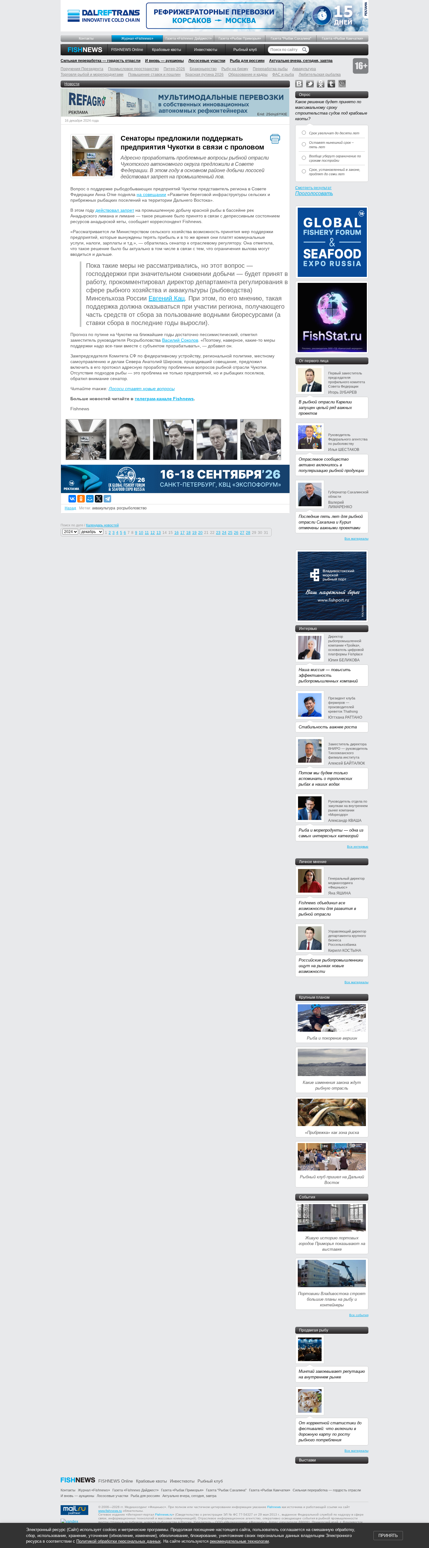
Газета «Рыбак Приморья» (240, 38)
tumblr (331, 83)
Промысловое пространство (133, 69)
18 (188, 532)
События (307, 1197)
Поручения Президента (82, 69)
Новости (71, 84)
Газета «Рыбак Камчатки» (342, 38)
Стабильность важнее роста (328, 727)
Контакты (86, 38)
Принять (388, 1535)
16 (176, 532)
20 (200, 532)
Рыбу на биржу (234, 69)
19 (194, 532)
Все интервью (357, 846)
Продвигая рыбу (313, 1330)
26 (236, 532)
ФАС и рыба (283, 74)
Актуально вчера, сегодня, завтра (301, 61)
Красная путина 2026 (204, 74)
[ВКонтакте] (72, 498)
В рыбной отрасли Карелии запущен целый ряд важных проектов (325, 408)
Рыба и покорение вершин (332, 1038)
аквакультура (103, 508)
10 (141, 532)
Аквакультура (304, 69)
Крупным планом (314, 997)
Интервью (308, 628)
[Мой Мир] (90, 498)
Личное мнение (313, 862)
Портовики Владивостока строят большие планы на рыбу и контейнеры (332, 1299)
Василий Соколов (180, 340)
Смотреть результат (313, 188)
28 (248, 532)
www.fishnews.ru (110, 1510)
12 (152, 532)
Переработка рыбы (270, 69)
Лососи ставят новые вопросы (142, 388)
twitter (310, 83)
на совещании (151, 194)
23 (218, 532)
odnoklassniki (320, 83)
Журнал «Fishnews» (137, 38)
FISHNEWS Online (127, 50)
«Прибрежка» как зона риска (332, 1132)
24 (224, 532)
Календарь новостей (102, 525)
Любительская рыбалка (320, 74)
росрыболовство (132, 508)
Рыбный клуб (245, 50)
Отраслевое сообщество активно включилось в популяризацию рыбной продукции (331, 465)
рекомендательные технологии (239, 1541)
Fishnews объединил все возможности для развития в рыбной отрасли (327, 908)
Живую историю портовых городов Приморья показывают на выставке (332, 1244)
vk (299, 83)
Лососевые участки (206, 61)
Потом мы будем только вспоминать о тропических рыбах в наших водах (325, 779)
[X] (98, 498)
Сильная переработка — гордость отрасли (100, 61)
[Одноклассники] (81, 498)
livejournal (342, 83)
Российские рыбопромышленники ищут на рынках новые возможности (331, 966)
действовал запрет (114, 210)
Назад (70, 508)
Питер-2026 (174, 69)
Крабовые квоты (166, 50)
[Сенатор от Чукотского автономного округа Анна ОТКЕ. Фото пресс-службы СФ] (129, 459)
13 (158, 532)
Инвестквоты (205, 50)
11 (147, 532)
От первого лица (314, 361)
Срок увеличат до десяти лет (334, 133)
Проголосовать (314, 193)
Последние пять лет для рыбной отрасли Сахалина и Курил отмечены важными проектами (331, 522)
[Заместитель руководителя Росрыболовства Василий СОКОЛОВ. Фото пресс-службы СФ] (217, 459)
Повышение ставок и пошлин (154, 74)
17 (182, 532)
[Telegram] (107, 498)
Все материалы (356, 538)
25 (230, 532)
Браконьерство (203, 69)
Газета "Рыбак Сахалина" (291, 38)
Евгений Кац (167, 298)
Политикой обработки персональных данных (118, 1541)
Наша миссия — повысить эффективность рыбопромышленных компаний (328, 675)
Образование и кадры (248, 74)
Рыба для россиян (247, 61)
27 (242, 532)
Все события (358, 1315)
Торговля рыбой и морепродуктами (92, 74)
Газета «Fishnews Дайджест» (189, 38)
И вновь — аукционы (164, 61)
